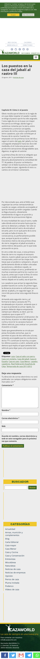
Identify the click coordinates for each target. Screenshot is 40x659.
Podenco (9, 586)
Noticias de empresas (15, 572)
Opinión (9, 576)
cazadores (6, 364)
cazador (34, 361)
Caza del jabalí (23, 359)
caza (13, 356)
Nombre (6, 410)
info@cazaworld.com (9, 640)
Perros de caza (12, 579)
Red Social (12, 42)
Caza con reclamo (9, 359)
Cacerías (27, 42)
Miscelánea (10, 562)
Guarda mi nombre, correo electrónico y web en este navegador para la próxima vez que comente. (19, 438)
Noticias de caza (18, 77)
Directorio (27, 45)
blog (7, 538)
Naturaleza (10, 565)
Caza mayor (10, 545)
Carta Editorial (11, 542)
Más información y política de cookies (19, 10)
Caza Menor (25, 361)
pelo (20, 141)
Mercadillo (12, 45)
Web (3, 426)
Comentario (8, 385)
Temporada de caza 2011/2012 (19, 366)
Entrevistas (10, 559)
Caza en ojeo (14, 361)
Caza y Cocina (11, 552)
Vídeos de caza (12, 589)
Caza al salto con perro (25, 356)
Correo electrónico (10, 418)
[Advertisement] (20, 29)
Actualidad (10, 529)
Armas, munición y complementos (14, 533)
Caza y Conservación (14, 555)
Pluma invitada (12, 582)
